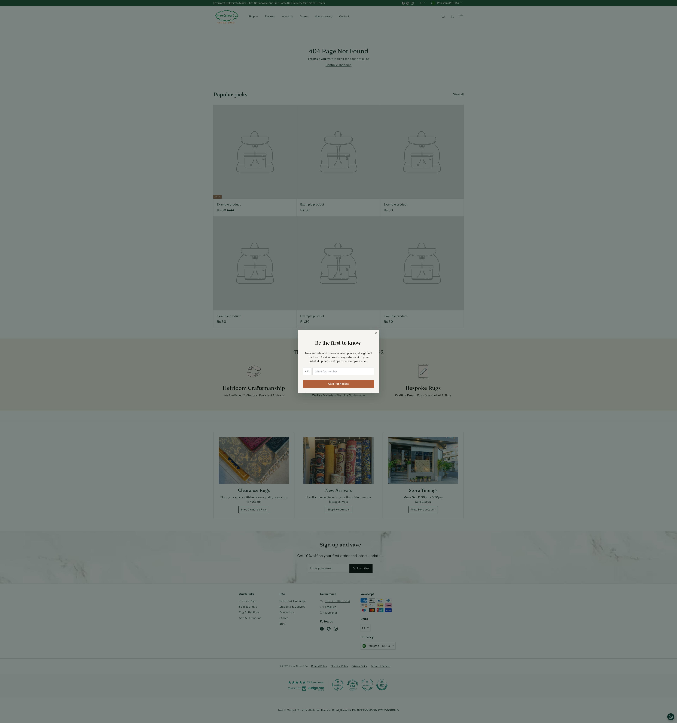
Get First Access (338, 383)
